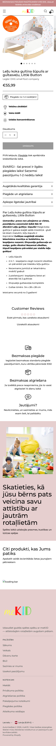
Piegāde (22, 155)
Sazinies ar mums (13, 666)
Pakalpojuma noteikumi (16, 701)
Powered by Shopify (12, 735)
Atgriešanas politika (14, 695)
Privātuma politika (13, 690)
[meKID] (28, 11)
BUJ (5, 660)
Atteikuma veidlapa (14, 711)
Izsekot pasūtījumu (13, 671)
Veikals (7, 650)
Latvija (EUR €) (25, 722)
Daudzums (9, 129)
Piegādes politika (12, 706)
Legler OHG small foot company (21, 79)
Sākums (7, 645)
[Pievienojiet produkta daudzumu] (14, 135)
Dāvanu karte (10, 655)
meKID (25, 727)
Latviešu (6, 722)
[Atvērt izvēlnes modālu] (4, 11)
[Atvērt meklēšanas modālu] (45, 11)
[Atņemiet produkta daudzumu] (5, 135)
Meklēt (6, 685)
